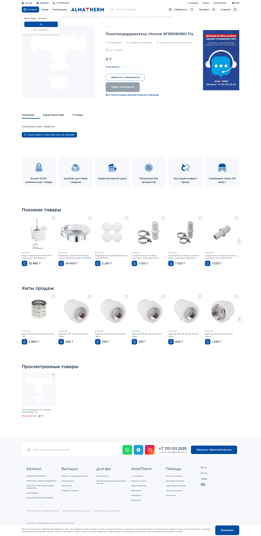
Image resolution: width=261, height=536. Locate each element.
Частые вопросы (174, 490)
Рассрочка (66, 486)
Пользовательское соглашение (106, 511)
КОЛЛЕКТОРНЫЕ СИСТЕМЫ (40, 498)
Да (41, 24)
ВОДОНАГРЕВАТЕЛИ (36, 476)
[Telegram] (138, 450)
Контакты (171, 495)
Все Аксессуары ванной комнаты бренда (132, 94)
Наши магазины (139, 486)
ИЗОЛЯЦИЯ (32, 493)
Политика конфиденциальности (76, 511)
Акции (45, 9)
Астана (28, 3)
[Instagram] (150, 450)
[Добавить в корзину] (24, 263)
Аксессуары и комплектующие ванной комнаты (82, 17)
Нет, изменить (41, 30)
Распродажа (60, 9)
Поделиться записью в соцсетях (176, 42)
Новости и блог (139, 481)
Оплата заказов (174, 476)
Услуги (206, 3)
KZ (238, 3)
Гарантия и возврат (176, 486)
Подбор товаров (69, 490)
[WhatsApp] (127, 450)
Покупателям (219, 3)
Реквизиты (136, 495)
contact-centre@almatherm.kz (173, 452)
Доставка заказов (175, 481)
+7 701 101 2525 (173, 448)
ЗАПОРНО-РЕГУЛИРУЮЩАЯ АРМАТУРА (40, 487)
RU (233, 3)
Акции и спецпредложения (74, 476)
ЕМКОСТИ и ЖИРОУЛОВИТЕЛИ (41, 481)
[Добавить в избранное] (53, 218)
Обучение (136, 490)
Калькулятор (102, 476)
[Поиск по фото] (170, 9)
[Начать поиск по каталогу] (112, 9)
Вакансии (136, 500)
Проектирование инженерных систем (111, 482)
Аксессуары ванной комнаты (117, 17)
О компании (192, 3)
